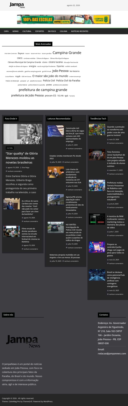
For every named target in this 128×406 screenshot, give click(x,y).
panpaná (23, 81)
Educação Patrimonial (71, 62)
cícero (44, 62)
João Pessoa (60, 71)
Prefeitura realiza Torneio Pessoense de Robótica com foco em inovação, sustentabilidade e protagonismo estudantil (115, 191)
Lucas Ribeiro (9, 76)
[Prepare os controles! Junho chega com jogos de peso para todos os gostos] (97, 254)
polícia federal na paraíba (36, 85)
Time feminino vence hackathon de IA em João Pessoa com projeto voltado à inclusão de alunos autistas (116, 159)
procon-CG (50, 95)
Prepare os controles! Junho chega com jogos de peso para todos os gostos (115, 250)
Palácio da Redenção (12, 81)
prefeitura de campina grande (43, 89)
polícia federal (22, 85)
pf (28, 81)
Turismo (72, 96)
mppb (17, 76)
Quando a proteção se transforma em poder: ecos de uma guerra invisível (116, 131)
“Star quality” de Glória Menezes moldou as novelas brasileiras (22, 157)
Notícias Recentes (79, 31)
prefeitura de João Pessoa (27, 95)
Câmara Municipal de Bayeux (59, 58)
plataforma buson (36, 81)
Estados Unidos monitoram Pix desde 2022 (65, 157)
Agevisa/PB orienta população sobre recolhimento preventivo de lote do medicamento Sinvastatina (75, 203)
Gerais (15, 31)
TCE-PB (60, 95)
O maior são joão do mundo (50, 76)
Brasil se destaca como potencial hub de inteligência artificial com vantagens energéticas (116, 279)
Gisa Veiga (25, 167)
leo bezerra (74, 71)
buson (28, 53)
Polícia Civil (49, 80)
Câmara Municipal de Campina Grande (24, 62)
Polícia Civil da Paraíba (68, 80)
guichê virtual (46, 71)
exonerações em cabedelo (15, 71)
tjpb (66, 95)
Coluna (63, 31)
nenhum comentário (15, 171)
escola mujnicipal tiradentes (46, 66)
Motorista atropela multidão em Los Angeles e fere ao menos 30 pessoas (65, 256)
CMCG (19, 58)
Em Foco (52, 31)
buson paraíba (46, 53)
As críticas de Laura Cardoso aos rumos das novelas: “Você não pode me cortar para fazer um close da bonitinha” (30, 207)
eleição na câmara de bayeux (18, 66)
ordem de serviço (75, 76)
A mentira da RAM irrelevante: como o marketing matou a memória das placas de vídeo (116, 222)
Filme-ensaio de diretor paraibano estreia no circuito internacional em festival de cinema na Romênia (31, 235)
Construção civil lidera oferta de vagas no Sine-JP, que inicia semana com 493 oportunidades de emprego (75, 134)
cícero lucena (56, 62)
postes (49, 84)
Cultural (26, 31)
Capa (6, 31)
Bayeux (21, 53)
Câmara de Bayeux (43, 58)
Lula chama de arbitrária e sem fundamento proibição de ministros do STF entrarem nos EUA (73, 176)
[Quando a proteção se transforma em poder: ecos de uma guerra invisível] (97, 136)
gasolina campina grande (33, 71)
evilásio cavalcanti (71, 66)
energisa (32, 66)
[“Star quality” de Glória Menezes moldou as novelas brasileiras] (23, 134)
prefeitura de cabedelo (60, 85)
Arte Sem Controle (11, 53)
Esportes (39, 31)
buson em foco (36, 53)
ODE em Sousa (26, 76)
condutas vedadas (29, 58)
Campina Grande (67, 52)
